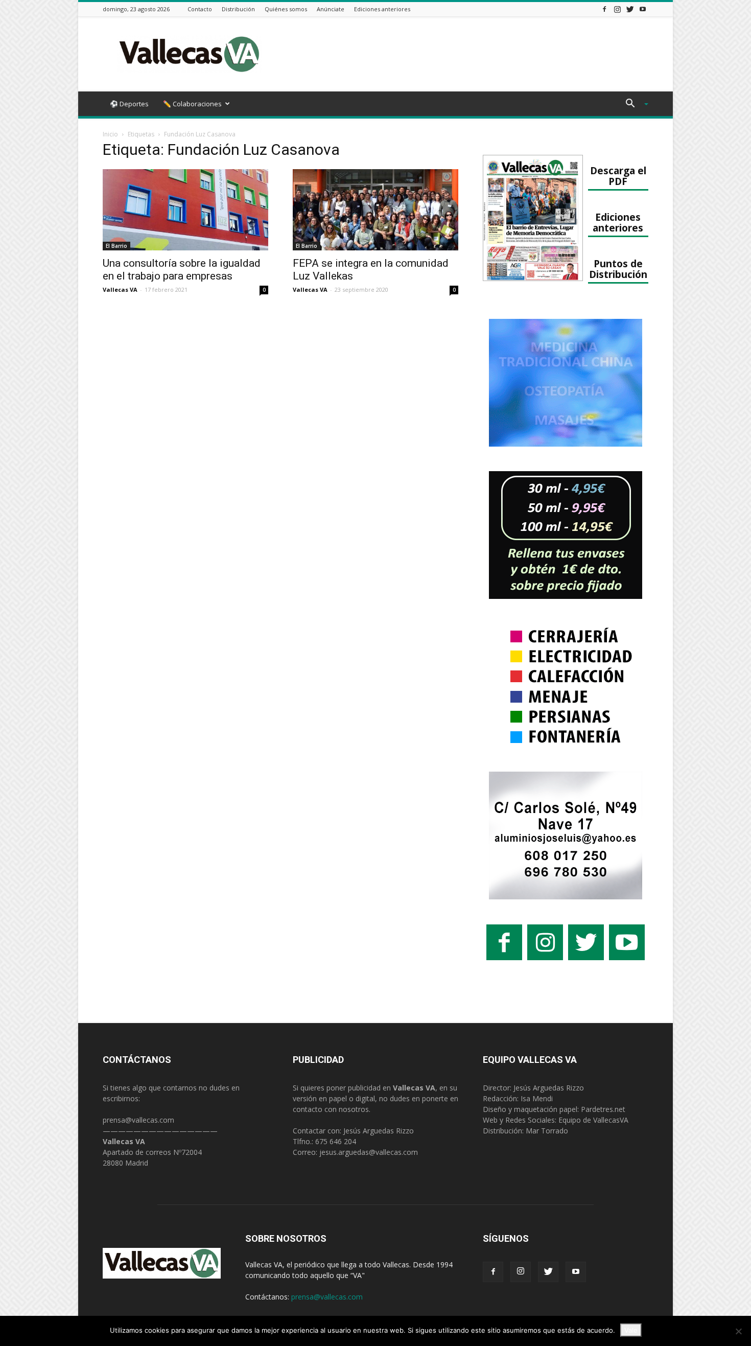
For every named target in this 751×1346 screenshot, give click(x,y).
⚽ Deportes (129, 103)
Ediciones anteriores (382, 9)
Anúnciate (330, 9)
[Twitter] (630, 9)
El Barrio (116, 245)
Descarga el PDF (618, 176)
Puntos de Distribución (618, 269)
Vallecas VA (120, 289)
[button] (633, 104)
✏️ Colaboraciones (192, 103)
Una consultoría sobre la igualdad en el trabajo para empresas (182, 269)
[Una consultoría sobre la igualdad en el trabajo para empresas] (185, 209)
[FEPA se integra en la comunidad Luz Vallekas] (375, 209)
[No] (738, 1331)
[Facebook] (604, 9)
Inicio (110, 134)
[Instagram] (617, 9)
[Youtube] (642, 9)
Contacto (199, 9)
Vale (631, 1330)
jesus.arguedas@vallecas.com (368, 1152)
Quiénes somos (286, 9)
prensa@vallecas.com (138, 1120)
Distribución (238, 9)
